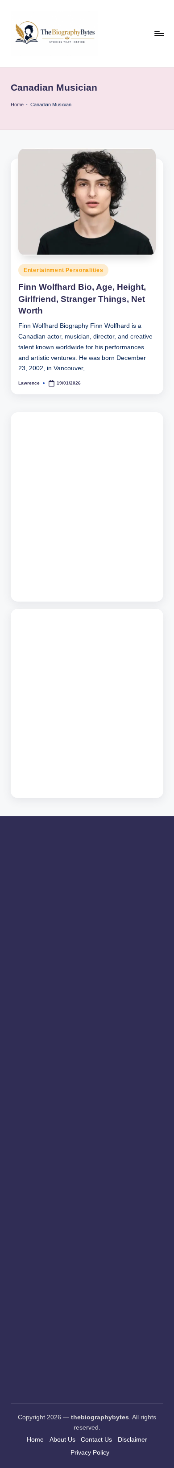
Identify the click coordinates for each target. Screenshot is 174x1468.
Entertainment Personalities (63, 270)
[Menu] (158, 33)
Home (17, 104)
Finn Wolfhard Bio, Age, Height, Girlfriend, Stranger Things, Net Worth (82, 299)
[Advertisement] (87, 507)
